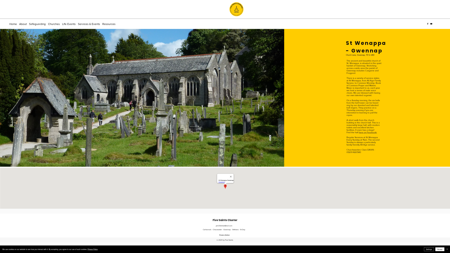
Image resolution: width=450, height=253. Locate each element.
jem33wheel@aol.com (224, 226)
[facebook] (428, 24)
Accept (439, 249)
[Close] (447, 249)
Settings (429, 249)
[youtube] (431, 24)
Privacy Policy (93, 249)
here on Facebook (368, 132)
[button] (23, 24)
